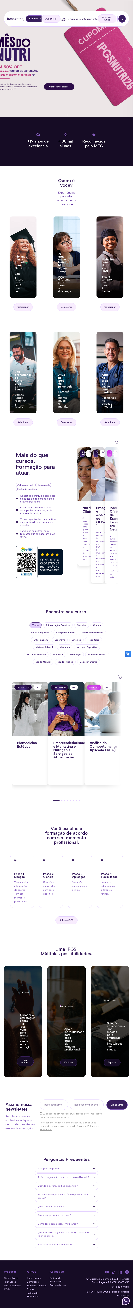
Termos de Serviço (75, 1126)
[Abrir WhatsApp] (126, 1301)
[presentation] (117, 441)
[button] (4, 59)
